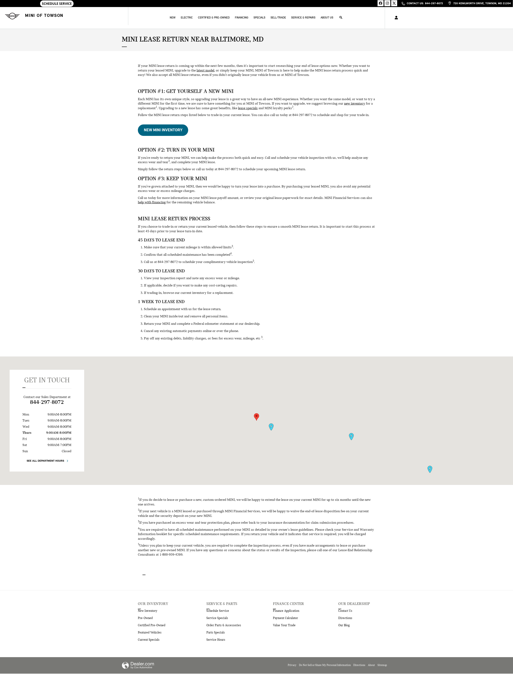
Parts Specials (215, 632)
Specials (259, 17)
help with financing (152, 202)
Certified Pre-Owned (151, 625)
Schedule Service (217, 611)
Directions (345, 618)
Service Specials (217, 618)
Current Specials (149, 639)
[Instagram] (387, 3)
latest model (205, 70)
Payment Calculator (285, 618)
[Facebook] (381, 3)
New (173, 17)
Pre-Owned (145, 618)
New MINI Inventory (163, 130)
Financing (241, 17)
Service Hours (215, 639)
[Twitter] (394, 3)
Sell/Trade (278, 17)
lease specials (248, 108)
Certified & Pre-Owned (214, 17)
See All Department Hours (45, 461)
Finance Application (286, 611)
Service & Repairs (303, 17)
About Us (327, 17)
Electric (187, 17)
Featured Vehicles (150, 632)
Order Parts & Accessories (223, 625)
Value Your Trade (284, 625)
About (371, 665)
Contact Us (345, 611)
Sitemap (382, 665)
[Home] (11, 16)
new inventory (354, 104)
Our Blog (344, 625)
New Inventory (147, 611)
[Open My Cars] (395, 18)
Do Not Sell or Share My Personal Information (325, 665)
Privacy (292, 665)
